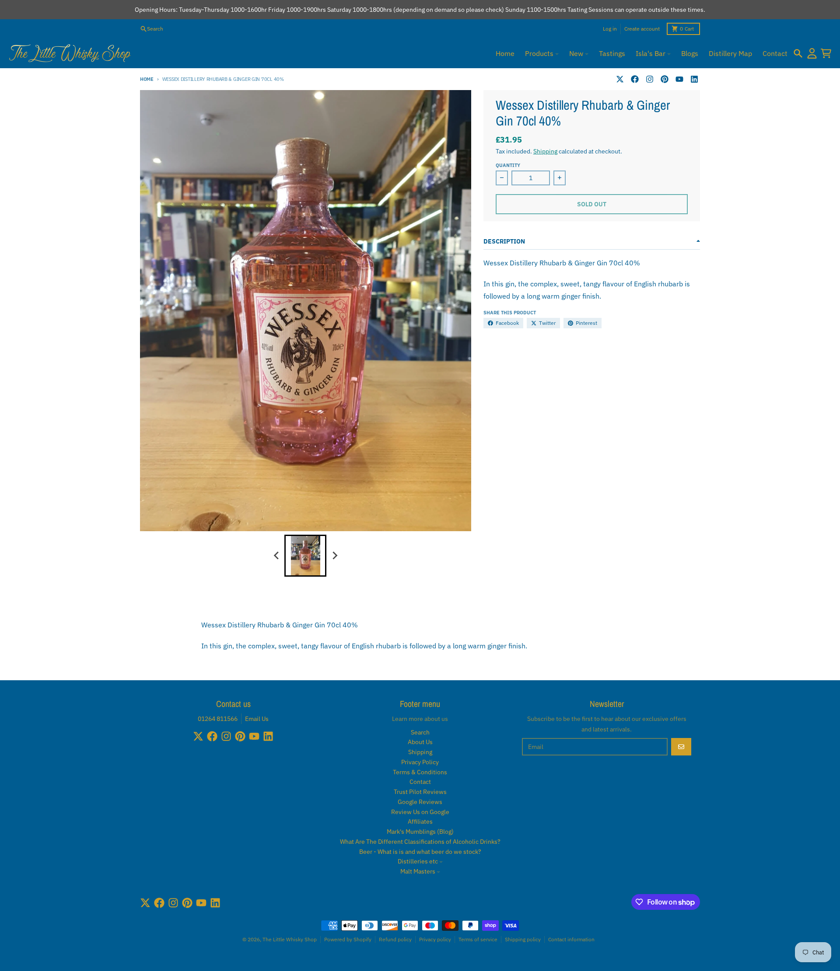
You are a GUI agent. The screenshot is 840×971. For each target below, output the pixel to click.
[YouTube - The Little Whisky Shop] (679, 79)
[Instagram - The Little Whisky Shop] (649, 79)
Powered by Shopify (347, 939)
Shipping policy (523, 939)
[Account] (812, 53)
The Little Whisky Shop (289, 939)
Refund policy (395, 939)
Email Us (257, 719)
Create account (642, 28)
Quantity (508, 165)
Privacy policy (435, 939)
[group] (305, 556)
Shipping (545, 151)
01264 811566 (218, 719)
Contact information (571, 939)
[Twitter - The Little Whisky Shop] (620, 79)
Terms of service (477, 939)
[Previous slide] (276, 555)
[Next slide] (334, 555)
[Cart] (826, 53)
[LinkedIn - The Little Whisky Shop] (694, 79)
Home (147, 79)
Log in (610, 28)
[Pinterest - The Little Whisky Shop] (664, 79)
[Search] (798, 53)
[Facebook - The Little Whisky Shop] (634, 79)
